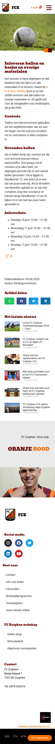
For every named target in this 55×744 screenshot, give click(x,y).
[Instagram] (8, 543)
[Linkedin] (8, 554)
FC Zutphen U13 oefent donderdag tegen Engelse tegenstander (36, 407)
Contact (10, 574)
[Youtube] (19, 554)
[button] (48, 8)
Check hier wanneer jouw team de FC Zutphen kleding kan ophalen (36, 391)
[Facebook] (19, 543)
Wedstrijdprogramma (19, 596)
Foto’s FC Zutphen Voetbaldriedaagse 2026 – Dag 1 (36, 325)
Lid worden (12, 589)
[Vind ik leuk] (7, 256)
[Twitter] (29, 543)
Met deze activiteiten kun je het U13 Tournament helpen (36, 374)
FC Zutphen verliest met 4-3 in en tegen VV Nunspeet (35, 342)
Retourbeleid (15, 641)
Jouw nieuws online (18, 610)
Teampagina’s (14, 603)
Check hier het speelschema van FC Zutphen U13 (34, 358)
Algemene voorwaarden (22, 648)
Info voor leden (15, 581)
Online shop (14, 634)
